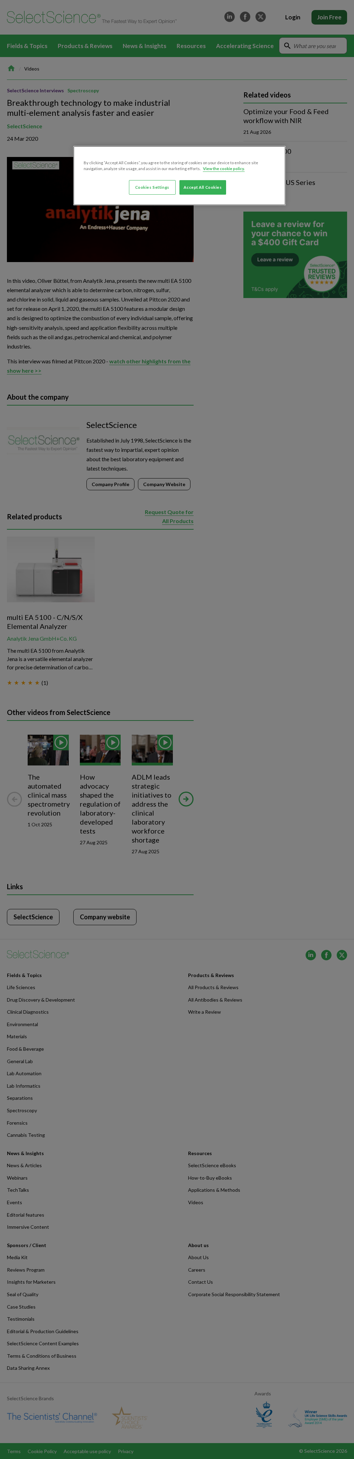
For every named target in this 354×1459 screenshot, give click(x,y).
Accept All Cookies (203, 187)
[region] (179, 175)
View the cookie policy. (224, 168)
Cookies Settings (152, 187)
